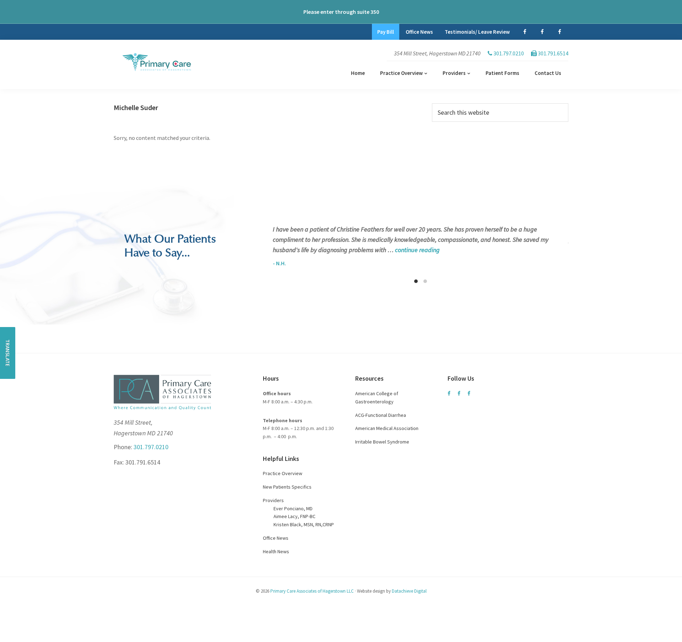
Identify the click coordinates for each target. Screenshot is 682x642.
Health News (276, 551)
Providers (273, 500)
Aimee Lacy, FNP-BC (294, 516)
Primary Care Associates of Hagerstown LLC (312, 591)
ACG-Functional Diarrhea (380, 415)
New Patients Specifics (287, 487)
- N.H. (279, 263)
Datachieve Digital (409, 591)
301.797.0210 (150, 447)
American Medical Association (386, 428)
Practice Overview (282, 473)
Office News (275, 538)
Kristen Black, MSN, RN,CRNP (304, 524)
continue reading (417, 250)
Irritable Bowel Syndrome (382, 442)
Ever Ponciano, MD (293, 508)
